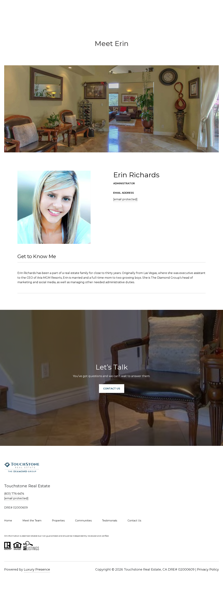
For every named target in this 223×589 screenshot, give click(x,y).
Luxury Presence (37, 569)
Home (8, 520)
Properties (58, 520)
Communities (83, 520)
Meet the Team (31, 520)
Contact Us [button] (111, 388)
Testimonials (109, 520)
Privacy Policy (208, 569)
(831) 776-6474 (14, 493)
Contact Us (134, 520)
